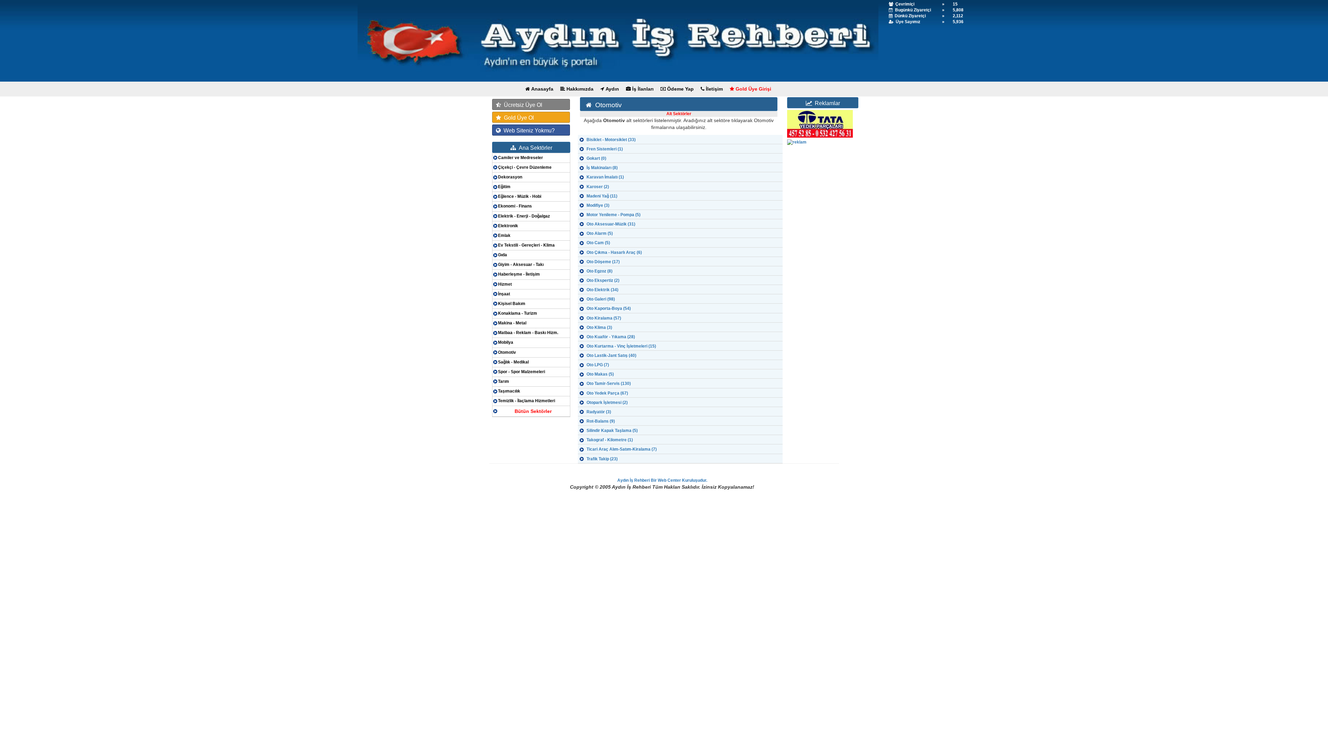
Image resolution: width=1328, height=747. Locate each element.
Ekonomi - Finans (515, 206)
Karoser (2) (598, 186)
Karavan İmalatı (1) (605, 177)
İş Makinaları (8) (602, 167)
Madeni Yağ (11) (602, 196)
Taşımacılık (509, 391)
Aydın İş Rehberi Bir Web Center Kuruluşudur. (662, 480)
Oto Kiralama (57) (604, 318)
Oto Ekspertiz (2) (603, 280)
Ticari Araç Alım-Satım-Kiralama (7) (622, 449)
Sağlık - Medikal (513, 362)
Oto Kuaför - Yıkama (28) (611, 336)
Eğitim (504, 186)
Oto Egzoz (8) (599, 271)
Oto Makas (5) (600, 374)
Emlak (504, 235)
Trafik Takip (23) (602, 458)
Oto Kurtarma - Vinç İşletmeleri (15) (621, 346)
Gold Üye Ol (517, 118)
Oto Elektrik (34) (602, 289)
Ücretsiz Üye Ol (521, 105)
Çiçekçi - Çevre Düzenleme (525, 167)
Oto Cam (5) (598, 242)
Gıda (502, 254)
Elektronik (508, 225)
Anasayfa (541, 89)
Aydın (611, 89)
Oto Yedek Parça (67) (607, 393)
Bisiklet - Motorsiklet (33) (611, 139)
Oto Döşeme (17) (603, 261)
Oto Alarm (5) (600, 233)
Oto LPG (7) (598, 364)
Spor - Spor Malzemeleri (521, 371)
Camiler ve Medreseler (520, 157)
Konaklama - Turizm (517, 313)
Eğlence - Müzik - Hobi (519, 196)
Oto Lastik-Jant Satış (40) (611, 355)
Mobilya (505, 342)
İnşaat (504, 294)
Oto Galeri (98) (601, 299)
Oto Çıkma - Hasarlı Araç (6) (614, 252)
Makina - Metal (512, 323)
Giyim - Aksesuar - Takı (521, 264)
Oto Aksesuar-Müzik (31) (611, 224)
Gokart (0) (596, 158)
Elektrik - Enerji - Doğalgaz (524, 216)
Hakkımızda (579, 89)
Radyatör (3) (599, 411)
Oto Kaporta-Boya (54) (609, 308)
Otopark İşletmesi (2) (607, 402)
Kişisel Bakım (511, 303)
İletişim (713, 89)
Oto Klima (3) (599, 327)
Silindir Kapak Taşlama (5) (612, 430)
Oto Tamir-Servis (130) (609, 383)
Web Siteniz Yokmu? (528, 130)
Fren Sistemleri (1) (605, 149)
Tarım (503, 381)
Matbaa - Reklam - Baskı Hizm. (528, 332)
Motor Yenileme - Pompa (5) (613, 214)
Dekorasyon (510, 177)
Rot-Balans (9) (601, 421)
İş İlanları (642, 89)
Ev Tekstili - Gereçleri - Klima (526, 245)
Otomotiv (507, 352)
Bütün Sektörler (533, 411)
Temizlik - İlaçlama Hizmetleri (526, 400)
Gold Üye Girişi (752, 89)
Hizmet (505, 284)
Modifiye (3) (598, 205)
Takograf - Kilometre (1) (610, 439)
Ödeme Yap (680, 89)
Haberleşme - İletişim (519, 274)
